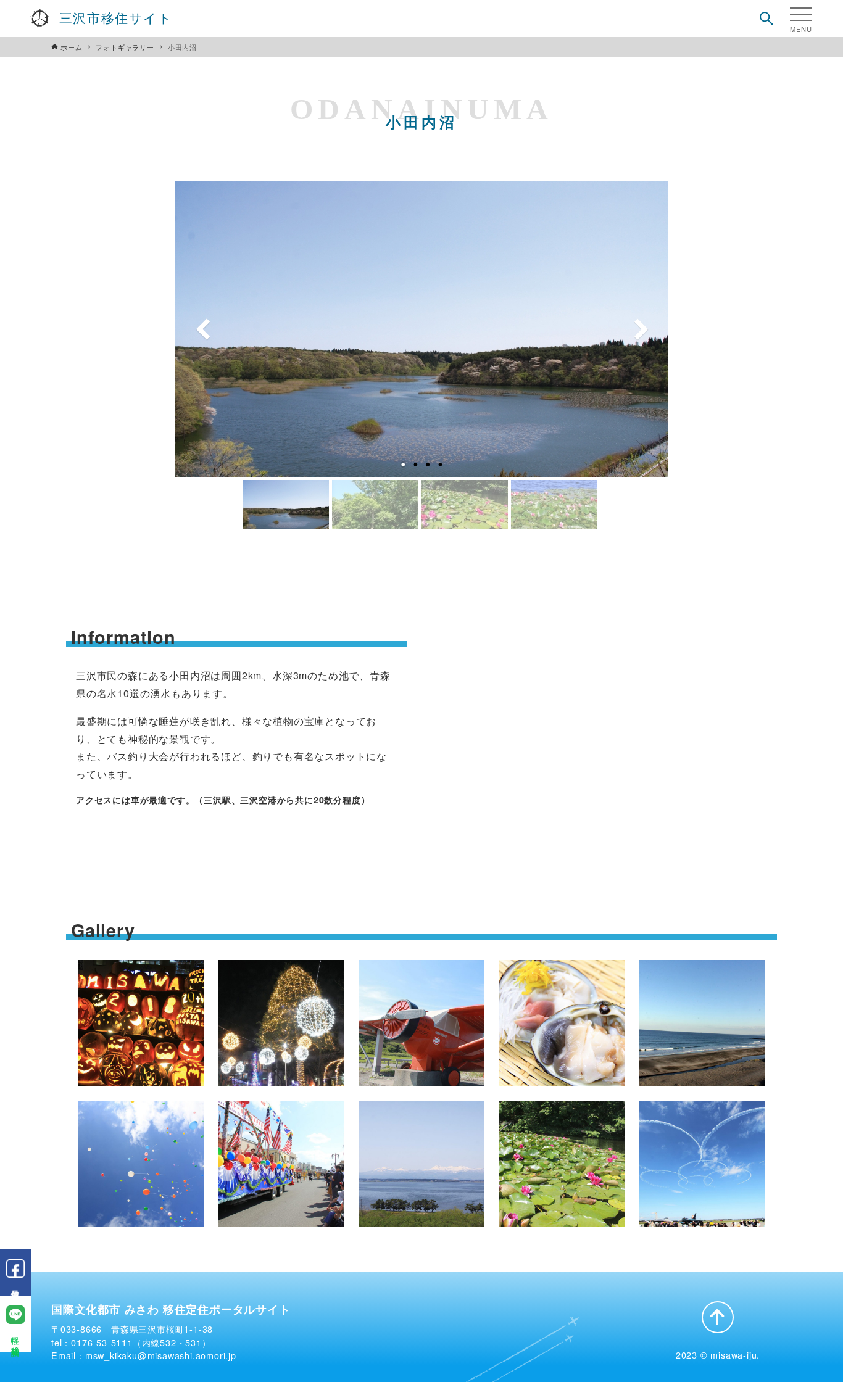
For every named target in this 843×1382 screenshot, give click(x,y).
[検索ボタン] (766, 18)
